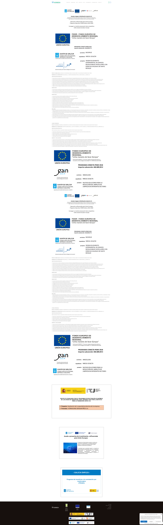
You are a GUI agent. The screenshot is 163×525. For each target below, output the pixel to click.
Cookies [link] (110, 506)
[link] (56, 2)
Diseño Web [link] (109, 507)
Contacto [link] (100, 2)
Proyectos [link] (80, 2)
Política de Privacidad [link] (152, 523)
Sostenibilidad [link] (88, 2)
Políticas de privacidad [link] (108, 505)
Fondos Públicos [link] (109, 508)
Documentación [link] (94, 2)
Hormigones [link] (73, 2)
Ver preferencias (158, 521)
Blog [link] (84, 2)
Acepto (144, 521)
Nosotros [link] (68, 2)
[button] (161, 514)
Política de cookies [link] (146, 523)
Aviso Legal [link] (156, 523)
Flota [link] (77, 2)
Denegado (151, 521)
